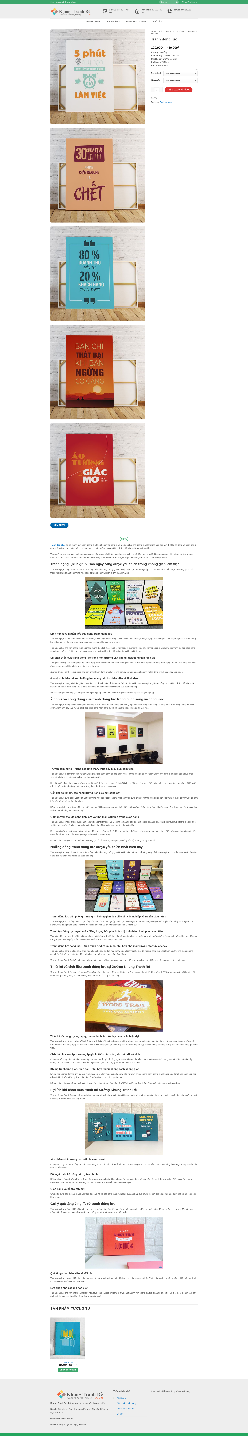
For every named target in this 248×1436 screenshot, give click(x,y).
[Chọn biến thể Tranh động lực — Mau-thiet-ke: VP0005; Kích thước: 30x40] (97, 470)
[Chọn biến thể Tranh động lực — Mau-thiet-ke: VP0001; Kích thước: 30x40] (97, 76)
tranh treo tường (136, 21)
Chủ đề (156, 21)
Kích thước (155, 80)
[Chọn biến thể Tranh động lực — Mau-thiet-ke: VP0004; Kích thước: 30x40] (97, 372)
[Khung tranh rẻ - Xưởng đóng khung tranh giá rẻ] (70, 11)
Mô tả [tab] (124, 539)
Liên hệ (120, 1414)
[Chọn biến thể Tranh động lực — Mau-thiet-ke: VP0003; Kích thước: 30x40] (97, 273)
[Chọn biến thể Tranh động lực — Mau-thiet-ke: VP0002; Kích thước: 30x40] (97, 175)
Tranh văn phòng (166, 102)
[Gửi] (177, 2)
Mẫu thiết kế (156, 73)
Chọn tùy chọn (68, 1370)
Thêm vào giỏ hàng (178, 90)
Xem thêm (59, 525)
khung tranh (93, 21)
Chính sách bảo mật (126, 1409)
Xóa (196, 70)
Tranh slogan (68, 1362)
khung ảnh (113, 21)
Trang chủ (156, 31)
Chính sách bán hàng (126, 1403)
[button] (190, 2)
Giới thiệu (121, 1398)
